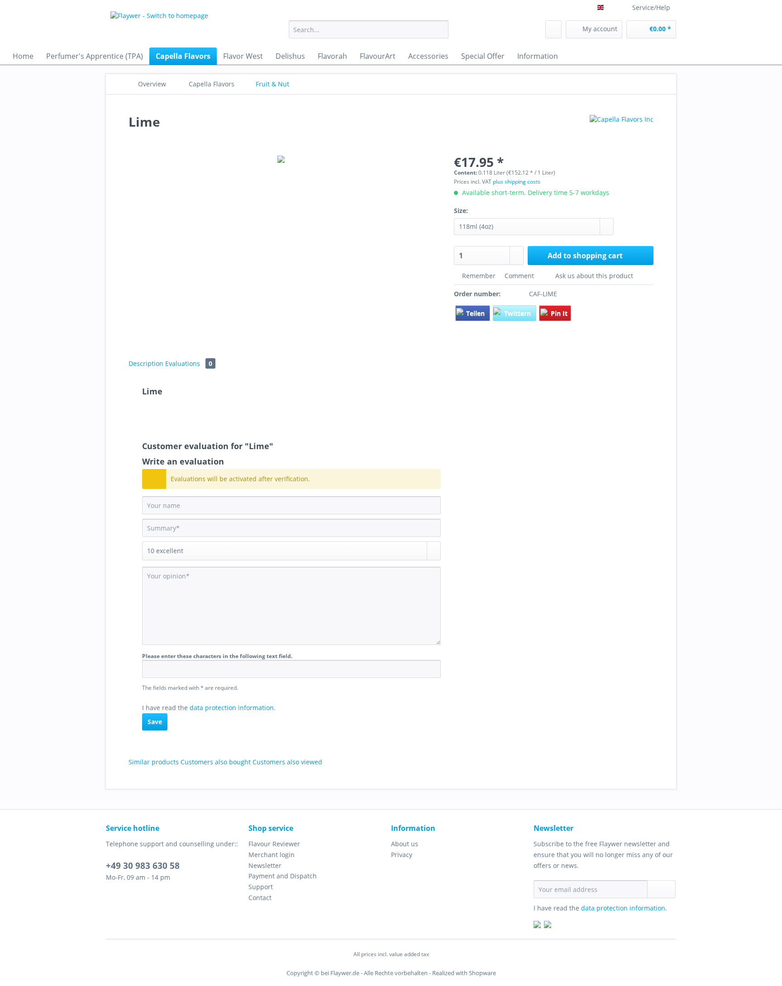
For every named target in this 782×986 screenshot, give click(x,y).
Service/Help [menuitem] (651, 7)
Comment (519, 275)
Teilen (476, 313)
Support (260, 886)
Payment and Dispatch (282, 876)
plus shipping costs (516, 181)
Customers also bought (216, 762)
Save (155, 721)
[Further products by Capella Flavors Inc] (621, 131)
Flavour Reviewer (274, 843)
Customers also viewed (287, 762)
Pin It (559, 313)
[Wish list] (553, 29)
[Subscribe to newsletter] (661, 889)
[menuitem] (368, 33)
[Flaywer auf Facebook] (537, 925)
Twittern (518, 313)
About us (404, 843)
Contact (260, 897)
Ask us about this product (593, 275)
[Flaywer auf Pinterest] (547, 925)
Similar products (154, 762)
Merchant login (271, 854)
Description (146, 363)
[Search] (440, 29)
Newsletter (264, 865)
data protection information (232, 707)
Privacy (401, 854)
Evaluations (188, 363)
